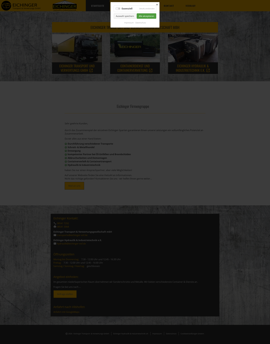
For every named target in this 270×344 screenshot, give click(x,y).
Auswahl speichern (125, 16)
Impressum (129, 22)
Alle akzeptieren (146, 16)
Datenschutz (140, 22)
